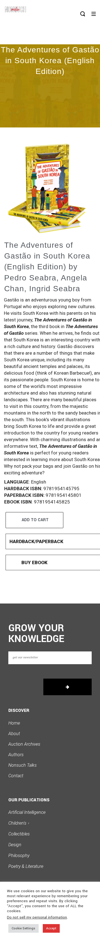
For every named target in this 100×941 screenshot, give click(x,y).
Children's (18, 823)
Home (14, 723)
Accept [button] (51, 928)
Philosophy (18, 855)
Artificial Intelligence (27, 812)
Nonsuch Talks (22, 765)
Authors (16, 754)
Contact (15, 775)
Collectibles (19, 834)
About (14, 733)
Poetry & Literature (25, 866)
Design (14, 844)
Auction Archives (24, 744)
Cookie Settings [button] (23, 928)
